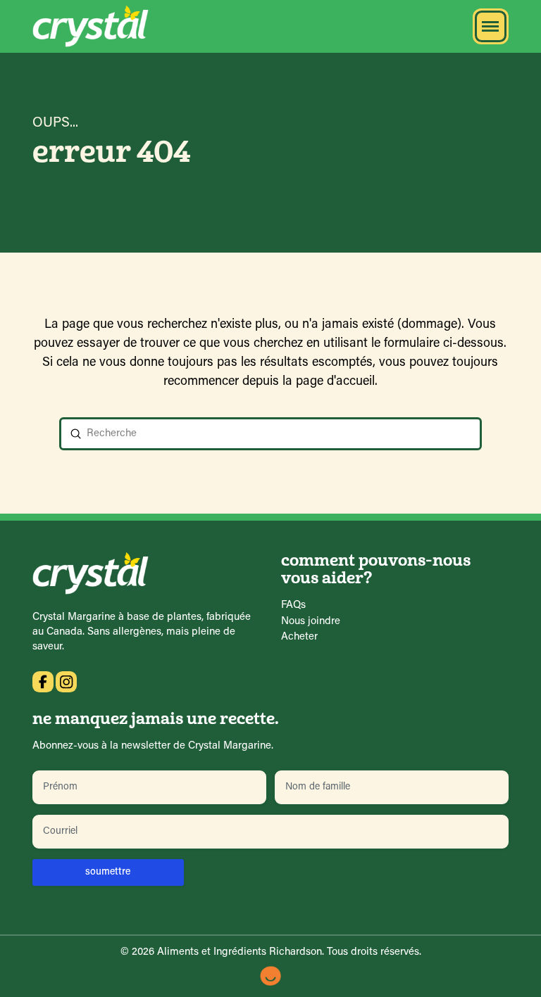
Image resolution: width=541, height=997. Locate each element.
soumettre (107, 872)
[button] (490, 26)
